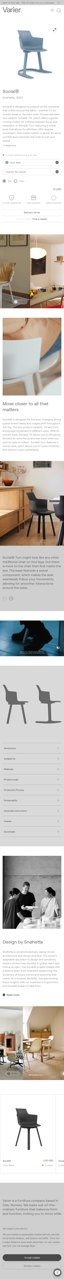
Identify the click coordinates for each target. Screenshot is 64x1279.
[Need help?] (58, 10)
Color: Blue (15, 162)
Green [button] (11, 1073)
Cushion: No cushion (16, 172)
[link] (54, 29)
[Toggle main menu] (58, 2)
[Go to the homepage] (12, 10)
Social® (7, 1160)
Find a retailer (31, 219)
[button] (9, 145)
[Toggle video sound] (58, 647)
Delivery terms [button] (32, 212)
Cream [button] (19, 301)
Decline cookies (32, 1265)
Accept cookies (32, 1257)
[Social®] (28, 1128)
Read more (13, 994)
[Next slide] (11, 598)
